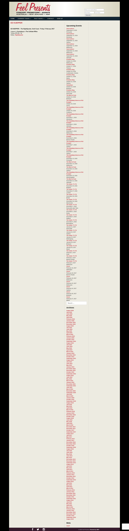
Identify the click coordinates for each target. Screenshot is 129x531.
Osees (68, 266)
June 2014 (69, 456)
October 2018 (70, 416)
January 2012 (70, 491)
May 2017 (69, 437)
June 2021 (69, 387)
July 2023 (69, 362)
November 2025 (71, 324)
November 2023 (71, 355)
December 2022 (71, 368)
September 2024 (71, 341)
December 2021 (71, 384)
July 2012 (69, 483)
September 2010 (71, 517)
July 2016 (69, 450)
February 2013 (70, 473)
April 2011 (69, 505)
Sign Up (60, 18)
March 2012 (69, 488)
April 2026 (69, 317)
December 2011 (70, 493)
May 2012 (69, 485)
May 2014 (69, 457)
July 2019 (69, 404)
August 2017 (70, 433)
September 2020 (71, 392)
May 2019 (69, 406)
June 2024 (69, 346)
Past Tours (38, 18)
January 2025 (70, 338)
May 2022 (69, 379)
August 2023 (70, 360)
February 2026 (70, 319)
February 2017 (70, 439)
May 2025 (69, 331)
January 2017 (70, 440)
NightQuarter (19, 35)
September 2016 (71, 447)
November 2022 (71, 370)
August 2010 (70, 519)
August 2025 (70, 326)
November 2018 (71, 415)
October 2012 (70, 478)
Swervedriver (70, 28)
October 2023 (70, 356)
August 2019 (70, 403)
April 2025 (69, 333)
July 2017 (69, 435)
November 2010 (71, 514)
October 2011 (70, 497)
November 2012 (71, 476)
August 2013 (70, 464)
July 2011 (69, 502)
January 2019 (70, 413)
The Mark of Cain (71, 95)
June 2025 (69, 329)
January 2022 (70, 382)
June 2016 (69, 452)
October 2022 (70, 372)
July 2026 (69, 312)
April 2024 (69, 350)
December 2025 (71, 322)
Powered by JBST (94, 529)
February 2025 (70, 336)
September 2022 (71, 374)
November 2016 (71, 444)
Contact (50, 18)
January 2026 (70, 321)
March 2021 (69, 389)
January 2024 (70, 353)
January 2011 (70, 510)
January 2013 (70, 474)
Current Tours (24, 18)
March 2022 (69, 380)
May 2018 (69, 421)
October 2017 (70, 430)
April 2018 (69, 423)
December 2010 (71, 512)
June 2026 (69, 314)
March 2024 (69, 351)
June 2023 (69, 363)
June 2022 (69, 377)
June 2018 (69, 420)
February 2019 (70, 411)
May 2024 (69, 348)
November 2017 (71, 428)
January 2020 (70, 397)
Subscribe (88, 15)
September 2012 (71, 480)
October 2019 (70, 399)
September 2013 (71, 462)
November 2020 (71, 391)
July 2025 (69, 327)
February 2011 (70, 509)
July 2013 (69, 466)
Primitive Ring (70, 59)
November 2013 (71, 461)
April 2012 (69, 486)
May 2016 (69, 454)
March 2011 (69, 507)
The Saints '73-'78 (71, 184)
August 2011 (70, 500)
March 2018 (69, 425)
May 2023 (69, 365)
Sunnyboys (69, 85)
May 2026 (69, 315)
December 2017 (71, 427)
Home (13, 18)
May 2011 (69, 503)
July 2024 (69, 344)
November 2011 (70, 495)
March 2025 (69, 334)
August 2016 (70, 449)
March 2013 (69, 471)
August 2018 (70, 418)
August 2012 (70, 481)
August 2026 (70, 310)
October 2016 (70, 445)
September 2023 (71, 358)
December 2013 (71, 459)
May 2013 (69, 468)
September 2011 (71, 498)
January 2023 (70, 367)
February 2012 (70, 490)
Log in (68, 525)
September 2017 (71, 432)
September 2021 (71, 386)
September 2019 (71, 401)
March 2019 (69, 409)
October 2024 (70, 339)
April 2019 (69, 408)
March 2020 (69, 396)
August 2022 (70, 375)
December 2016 (71, 442)
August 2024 (70, 343)
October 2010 (70, 515)
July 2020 (69, 394)
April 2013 (69, 469)
